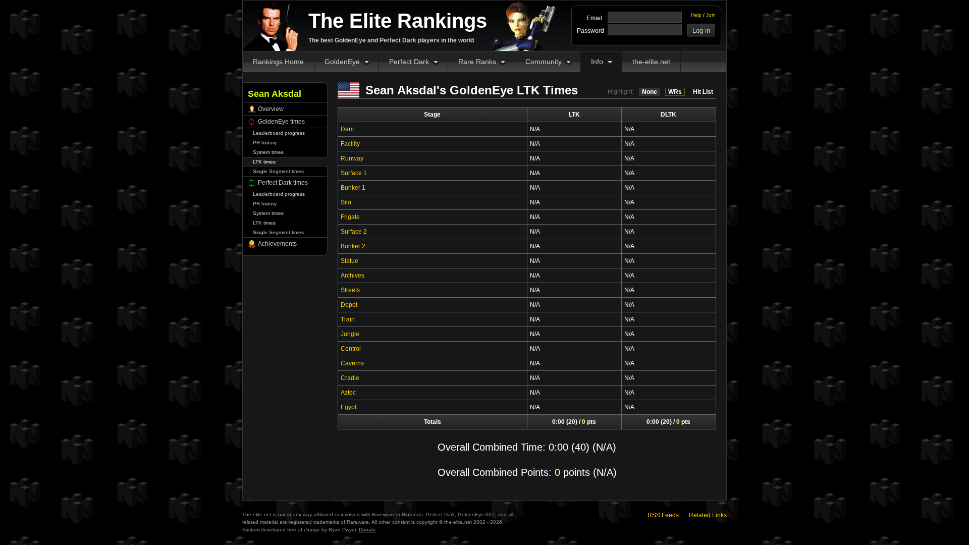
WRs (675, 91)
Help (696, 15)
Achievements (277, 243)
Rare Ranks (477, 62)
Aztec (348, 392)
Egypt (348, 407)
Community (543, 62)
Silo (346, 202)
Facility (350, 143)
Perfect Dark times (283, 182)
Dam (347, 129)
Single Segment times (278, 171)
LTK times (264, 162)
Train (348, 319)
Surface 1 (354, 173)
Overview (271, 109)
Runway (352, 158)
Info (597, 62)
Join (711, 15)
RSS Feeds (663, 515)
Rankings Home (278, 62)
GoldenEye (342, 62)
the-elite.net (651, 62)
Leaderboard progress (279, 133)
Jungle (350, 334)
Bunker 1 (353, 187)
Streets (350, 290)
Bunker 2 (353, 246)
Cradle (350, 378)
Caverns (352, 363)
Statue (349, 260)
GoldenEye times (281, 121)
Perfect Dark (409, 62)
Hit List (703, 91)
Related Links (708, 515)
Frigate (350, 217)
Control (351, 348)
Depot (349, 304)
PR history (265, 142)
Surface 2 (354, 231)
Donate (367, 529)
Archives (352, 275)
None (649, 91)
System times (268, 152)
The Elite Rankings (397, 21)
